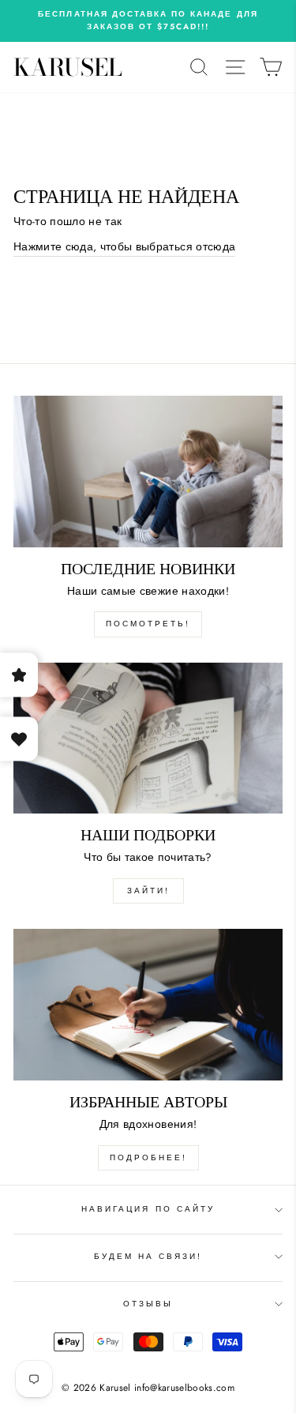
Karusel (67, 67)
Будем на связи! (148, 1256)
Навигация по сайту (148, 1209)
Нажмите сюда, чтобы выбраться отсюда (124, 246)
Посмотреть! (148, 623)
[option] (148, 21)
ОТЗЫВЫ (148, 1304)
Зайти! (148, 890)
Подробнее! (148, 1157)
